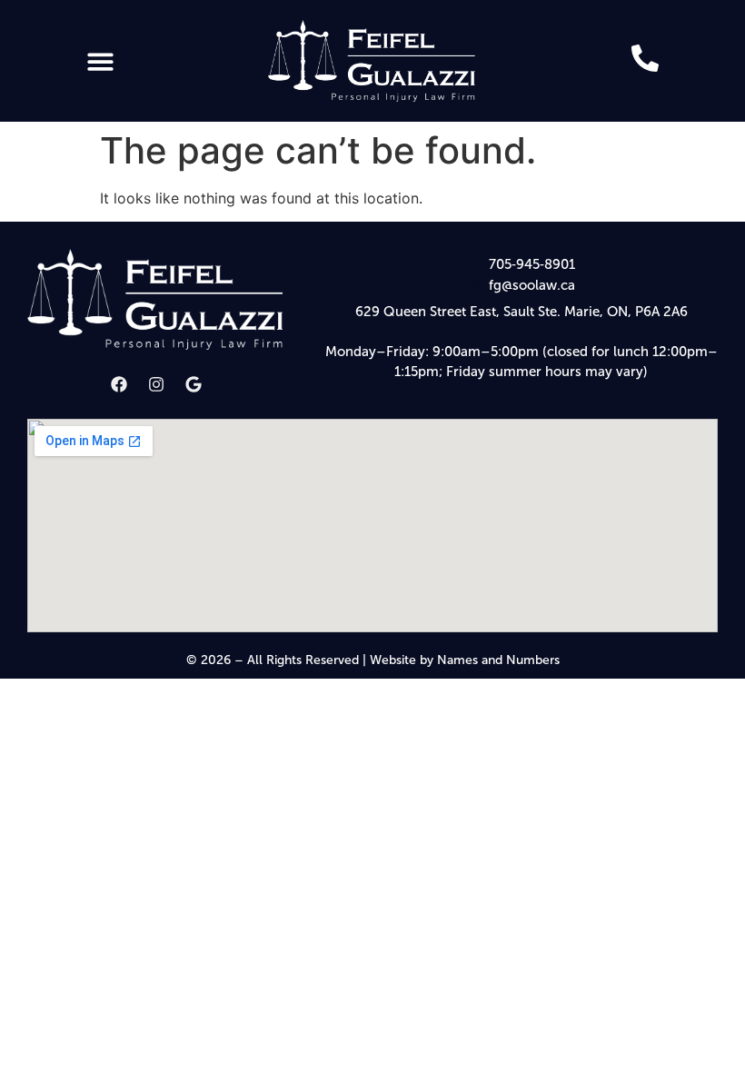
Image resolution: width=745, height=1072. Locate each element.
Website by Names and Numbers (465, 660)
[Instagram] (156, 384)
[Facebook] (119, 384)
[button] (100, 61)
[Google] (193, 384)
